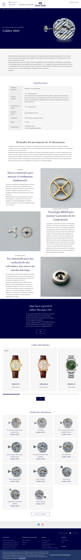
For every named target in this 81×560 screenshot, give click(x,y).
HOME (4, 9)
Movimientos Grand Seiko (17, 9)
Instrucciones (44, 542)
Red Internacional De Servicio (48, 544)
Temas (62, 542)
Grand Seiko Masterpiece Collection (10, 542)
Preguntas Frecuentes (46, 546)
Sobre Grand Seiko (26, 540)
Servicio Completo (46, 540)
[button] (2, 370)
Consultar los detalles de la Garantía (49, 547)
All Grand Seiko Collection (8, 540)
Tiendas (63, 546)
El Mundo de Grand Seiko (26, 4)
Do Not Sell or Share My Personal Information (60, 554)
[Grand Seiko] (40, 4)
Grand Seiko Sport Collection (9, 547)
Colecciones (12, 4)
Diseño (23, 544)
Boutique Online (74, 2)
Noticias (63, 537)
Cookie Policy (22, 558)
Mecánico (25, 9)
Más (40, 331)
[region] (40, 555)
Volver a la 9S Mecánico (40, 514)
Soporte (44, 537)
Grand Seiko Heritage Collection (10, 546)
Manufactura (25, 542)
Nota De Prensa (64, 540)
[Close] (78, 555)
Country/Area (14, 2)
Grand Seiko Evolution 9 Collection (10, 544)
